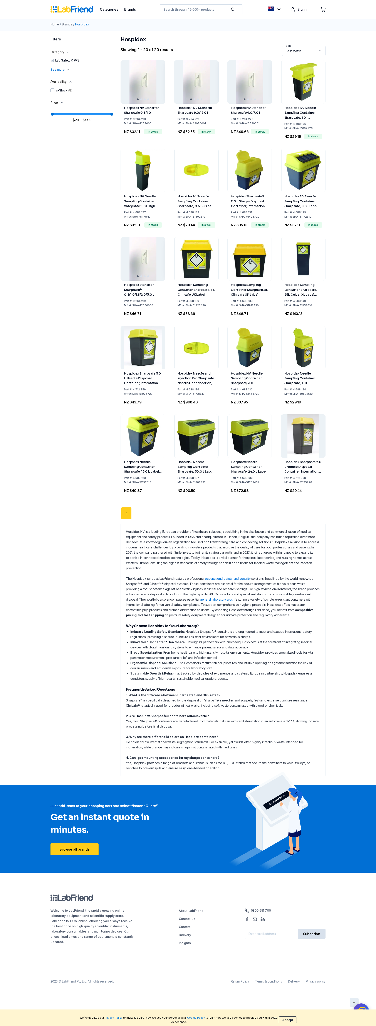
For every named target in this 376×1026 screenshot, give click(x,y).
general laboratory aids (216, 599)
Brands (67, 24)
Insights (185, 943)
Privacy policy (316, 981)
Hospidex (82, 24)
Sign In (302, 9)
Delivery (185, 935)
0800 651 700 (261, 910)
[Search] (233, 9)
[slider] (52, 114)
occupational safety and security (227, 578)
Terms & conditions (268, 981)
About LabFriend (191, 911)
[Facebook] (247, 919)
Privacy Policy (113, 1017)
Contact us (187, 919)
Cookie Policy (196, 1017)
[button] (233, 9)
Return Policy (240, 981)
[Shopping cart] (323, 9)
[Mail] (255, 919)
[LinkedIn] (262, 919)
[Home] (75, 9)
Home (54, 24)
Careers (185, 927)
